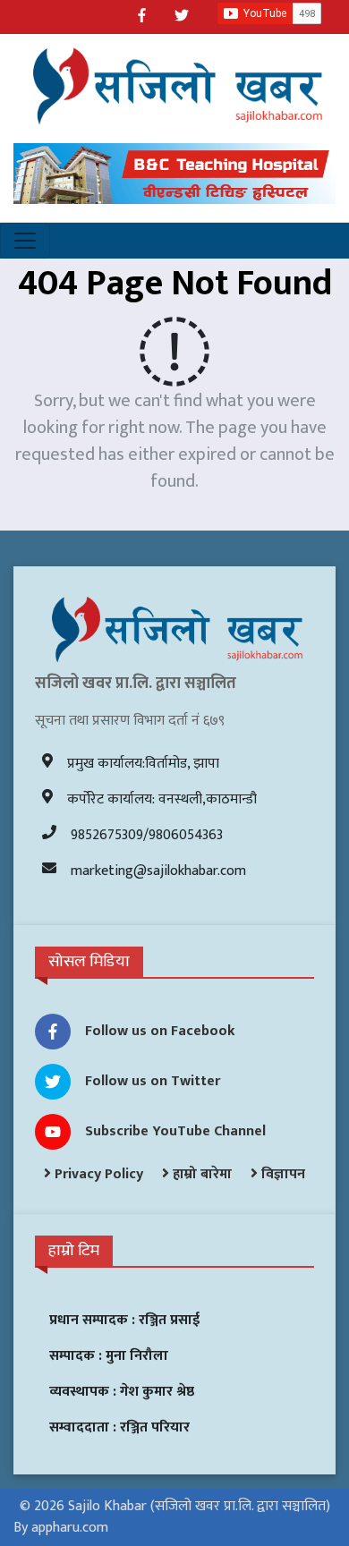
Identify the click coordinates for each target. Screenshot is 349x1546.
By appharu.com (60, 1528)
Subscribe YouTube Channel (175, 1131)
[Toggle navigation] (25, 241)
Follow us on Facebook (160, 1031)
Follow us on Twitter (152, 1081)
